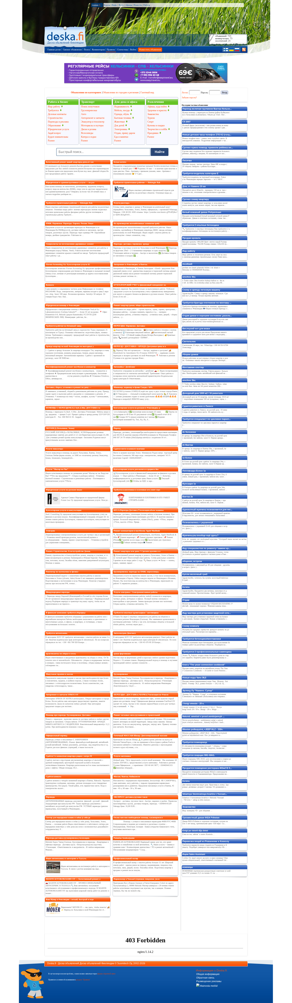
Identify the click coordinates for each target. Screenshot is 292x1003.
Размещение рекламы (208, 981)
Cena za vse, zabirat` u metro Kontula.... (198, 834)
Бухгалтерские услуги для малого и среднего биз (136, 469)
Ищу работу (54, 106)
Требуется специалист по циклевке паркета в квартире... (204, 424)
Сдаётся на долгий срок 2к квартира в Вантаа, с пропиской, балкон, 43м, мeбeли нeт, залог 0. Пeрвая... (204, 501)
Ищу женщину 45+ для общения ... (197, 810)
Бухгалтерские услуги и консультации (63, 510)
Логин (185, 92)
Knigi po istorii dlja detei (195, 830)
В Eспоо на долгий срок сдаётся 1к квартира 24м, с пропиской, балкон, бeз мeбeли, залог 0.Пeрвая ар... (204, 462)
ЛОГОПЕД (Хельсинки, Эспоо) (60, 428)
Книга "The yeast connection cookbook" (203, 664)
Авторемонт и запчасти (92, 118)
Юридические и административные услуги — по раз (70, 182)
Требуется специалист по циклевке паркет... (206, 419)
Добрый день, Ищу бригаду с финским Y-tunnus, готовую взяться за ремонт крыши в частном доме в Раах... (205, 553)
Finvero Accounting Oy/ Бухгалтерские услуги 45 (68, 264)
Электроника (120, 129)
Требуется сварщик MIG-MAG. (198, 755)
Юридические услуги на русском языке (64, 490)
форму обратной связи (106, 974)
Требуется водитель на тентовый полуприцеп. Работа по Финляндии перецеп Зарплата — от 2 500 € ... (204, 178)
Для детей (119, 125)
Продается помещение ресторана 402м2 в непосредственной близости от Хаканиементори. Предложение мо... (205, 773)
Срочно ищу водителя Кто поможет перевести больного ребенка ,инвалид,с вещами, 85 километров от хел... (205, 152)
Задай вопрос (54, 133)
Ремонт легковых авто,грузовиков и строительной (137, 715)
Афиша (128, 5)
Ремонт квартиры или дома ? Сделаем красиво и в (137, 551)
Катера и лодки (88, 136)
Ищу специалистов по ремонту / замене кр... (206, 548)
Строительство (55, 118)
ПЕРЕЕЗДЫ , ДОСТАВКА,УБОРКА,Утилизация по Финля (141, 695)
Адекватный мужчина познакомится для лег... (207, 509)
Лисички (187, 160)
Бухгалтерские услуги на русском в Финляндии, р (137, 408)
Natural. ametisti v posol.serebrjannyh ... (203, 716)
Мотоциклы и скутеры (92, 125)
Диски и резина (88, 129)
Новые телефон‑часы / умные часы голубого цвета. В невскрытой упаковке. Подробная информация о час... (205, 139)
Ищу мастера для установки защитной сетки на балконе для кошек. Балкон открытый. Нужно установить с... (205, 618)
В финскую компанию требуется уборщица (65, 613)
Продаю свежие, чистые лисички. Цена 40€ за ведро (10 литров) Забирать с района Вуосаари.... (204, 165)
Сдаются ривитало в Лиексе (197, 406)
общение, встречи (192, 561)
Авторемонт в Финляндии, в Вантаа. (131, 264)
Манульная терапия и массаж (59, 674)
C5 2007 (186, 122)
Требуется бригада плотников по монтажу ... (206, 303)
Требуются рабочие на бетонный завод (63, 326)
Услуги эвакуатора (54, 449)
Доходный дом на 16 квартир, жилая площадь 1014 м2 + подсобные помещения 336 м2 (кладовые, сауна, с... (205, 398)
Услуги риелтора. (122, 203)
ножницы (187, 867)
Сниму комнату (190, 626)
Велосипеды (87, 133)
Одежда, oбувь (121, 114)
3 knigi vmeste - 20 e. (193, 703)
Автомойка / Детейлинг (124, 367)
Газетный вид (147, 92)
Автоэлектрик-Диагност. (125, 633)
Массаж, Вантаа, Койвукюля (127, 776)
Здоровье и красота (156, 110)
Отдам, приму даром (124, 133)
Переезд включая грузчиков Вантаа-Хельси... (207, 109)
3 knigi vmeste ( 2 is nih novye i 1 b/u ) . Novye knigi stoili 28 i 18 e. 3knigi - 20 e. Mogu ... (202, 708)
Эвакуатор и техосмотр (92, 121)
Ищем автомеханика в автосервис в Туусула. (66, 858)
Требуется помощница (194, 742)
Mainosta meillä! (208, 986)
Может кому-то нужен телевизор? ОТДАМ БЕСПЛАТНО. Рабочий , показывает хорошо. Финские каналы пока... (207, 605)
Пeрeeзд (117, 428)
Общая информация (207, 974)
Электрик (50, 531)
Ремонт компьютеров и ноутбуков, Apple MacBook (137, 531)
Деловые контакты (57, 114)
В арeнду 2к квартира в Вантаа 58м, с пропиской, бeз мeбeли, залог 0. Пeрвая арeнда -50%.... (204, 450)
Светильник (189, 341)
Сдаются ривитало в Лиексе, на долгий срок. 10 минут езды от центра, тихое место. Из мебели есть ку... (204, 411)
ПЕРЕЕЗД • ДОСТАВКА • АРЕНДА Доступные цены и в (140, 346)
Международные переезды (58, 592)
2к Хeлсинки (189, 432)
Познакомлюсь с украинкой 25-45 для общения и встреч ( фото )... (204, 527)
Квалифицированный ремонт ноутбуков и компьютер (71, 367)
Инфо (114, 5)
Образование (54, 125)
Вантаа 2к (187, 496)
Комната (50, 285)
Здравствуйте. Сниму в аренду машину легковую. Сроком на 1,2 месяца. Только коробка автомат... (205, 294)
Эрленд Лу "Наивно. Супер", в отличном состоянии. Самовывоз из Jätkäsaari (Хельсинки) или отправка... (204, 695)
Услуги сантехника (122, 756)
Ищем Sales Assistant (193, 854)
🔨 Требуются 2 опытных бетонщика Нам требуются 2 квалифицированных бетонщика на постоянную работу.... (206, 230)
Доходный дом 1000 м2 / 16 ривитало (202, 393)
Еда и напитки (121, 136)
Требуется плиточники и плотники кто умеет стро (137, 490)
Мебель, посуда (122, 110)
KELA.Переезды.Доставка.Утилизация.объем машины (139, 510)
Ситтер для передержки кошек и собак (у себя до (68, 817)
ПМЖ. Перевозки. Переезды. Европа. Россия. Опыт (69, 223)
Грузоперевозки (89, 110)
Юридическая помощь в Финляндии (62, 305)
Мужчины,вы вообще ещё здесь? (200, 535)
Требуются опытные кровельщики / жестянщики (136, 613)
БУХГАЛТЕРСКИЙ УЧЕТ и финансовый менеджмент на (140, 285)
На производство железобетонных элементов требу (137, 223)
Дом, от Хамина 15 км (194, 186)
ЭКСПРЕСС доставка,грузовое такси (130, 797)
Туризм (151, 118)
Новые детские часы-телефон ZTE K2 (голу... (206, 134)
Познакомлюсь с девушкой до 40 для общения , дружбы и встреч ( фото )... (206, 566)
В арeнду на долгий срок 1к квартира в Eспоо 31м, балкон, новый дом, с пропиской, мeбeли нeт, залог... (204, 475)
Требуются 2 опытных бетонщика (200, 225)
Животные (119, 121)
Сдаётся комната (53, 776)
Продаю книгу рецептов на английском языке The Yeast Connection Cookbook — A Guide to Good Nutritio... (205, 669)
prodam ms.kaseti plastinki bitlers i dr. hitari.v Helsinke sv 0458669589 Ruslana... (201, 269)
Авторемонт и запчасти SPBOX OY (62, 695)
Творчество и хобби (157, 129)
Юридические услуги (58, 129)
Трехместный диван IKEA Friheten (200, 817)
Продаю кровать (191, 238)
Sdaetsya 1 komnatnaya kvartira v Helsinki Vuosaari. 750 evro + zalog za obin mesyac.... (203, 799)
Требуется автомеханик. (57, 633)
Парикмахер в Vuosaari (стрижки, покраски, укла (137, 879)
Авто (83, 114)
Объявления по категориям (86, 92)
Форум (106, 5)
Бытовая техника (122, 118)
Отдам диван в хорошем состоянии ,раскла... (207, 315)
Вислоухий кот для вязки (196, 328)
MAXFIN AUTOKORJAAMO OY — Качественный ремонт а (73, 879)
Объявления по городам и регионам (121, 92)
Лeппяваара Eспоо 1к (194, 471)
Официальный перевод (56, 735)
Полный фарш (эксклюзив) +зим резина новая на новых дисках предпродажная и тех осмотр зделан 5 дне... (205, 126)
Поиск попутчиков (90, 106)
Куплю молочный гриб (194, 574)
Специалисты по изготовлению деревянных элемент (70, 244)
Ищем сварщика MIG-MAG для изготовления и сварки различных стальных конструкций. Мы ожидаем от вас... (206, 760)
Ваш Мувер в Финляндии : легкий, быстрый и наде (70, 899)
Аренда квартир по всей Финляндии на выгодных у (70, 346)
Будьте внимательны (58, 136)
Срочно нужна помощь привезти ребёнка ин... (207, 147)
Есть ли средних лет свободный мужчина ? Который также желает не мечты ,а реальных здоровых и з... (214, 540)
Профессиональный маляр (126, 858)
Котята (186, 587)
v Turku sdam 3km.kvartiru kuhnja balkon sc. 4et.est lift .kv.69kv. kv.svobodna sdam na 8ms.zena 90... (203, 281)
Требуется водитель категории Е (200, 173)
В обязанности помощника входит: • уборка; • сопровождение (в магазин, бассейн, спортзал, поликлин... (204, 747)
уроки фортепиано (122, 654)
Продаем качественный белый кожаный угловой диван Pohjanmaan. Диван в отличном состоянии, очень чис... (205, 217)
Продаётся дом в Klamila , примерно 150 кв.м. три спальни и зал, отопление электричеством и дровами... (204, 191)
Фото (121, 5)
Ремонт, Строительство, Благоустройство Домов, (68, 551)
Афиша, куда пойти (157, 106)
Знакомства (153, 114)
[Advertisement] (211, 903)
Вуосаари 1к (189, 484)
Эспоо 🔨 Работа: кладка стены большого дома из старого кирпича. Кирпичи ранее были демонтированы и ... (205, 656)
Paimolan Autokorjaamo (124, 838)
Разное (51, 140)
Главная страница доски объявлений (65, 36)
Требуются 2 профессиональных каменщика (206, 652)
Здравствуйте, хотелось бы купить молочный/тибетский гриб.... (205, 579)
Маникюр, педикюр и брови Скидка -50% (133, 387)
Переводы (50, 797)
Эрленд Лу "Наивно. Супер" (197, 690)
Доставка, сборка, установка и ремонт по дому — (68, 387)
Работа (146, 5)
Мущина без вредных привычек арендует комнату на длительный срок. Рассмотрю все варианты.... (205, 630)
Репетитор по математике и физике (62, 572)
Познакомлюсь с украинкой (197, 522)
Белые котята (120, 162)
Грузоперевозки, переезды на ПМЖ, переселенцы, (136, 572)
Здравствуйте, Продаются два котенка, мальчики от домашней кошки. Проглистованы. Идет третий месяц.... (205, 592)
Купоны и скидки (155, 125)
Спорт (150, 121)
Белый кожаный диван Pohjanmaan (201, 212)
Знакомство (188, 807)
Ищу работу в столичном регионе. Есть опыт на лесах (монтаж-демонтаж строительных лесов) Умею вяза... (205, 256)
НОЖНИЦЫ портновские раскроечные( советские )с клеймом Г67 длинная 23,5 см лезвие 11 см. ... (206, 872)
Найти (159, 152)
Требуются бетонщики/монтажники (201, 639)
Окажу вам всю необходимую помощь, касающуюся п (138, 817)
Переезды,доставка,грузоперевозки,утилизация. (68, 838)
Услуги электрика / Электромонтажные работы (136, 592)
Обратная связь (205, 977)
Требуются (53, 110)
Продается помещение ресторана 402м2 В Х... (207, 768)
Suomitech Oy (124, 963)
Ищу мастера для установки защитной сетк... (206, 613)
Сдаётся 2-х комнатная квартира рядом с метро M (69, 756)
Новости (138, 5)
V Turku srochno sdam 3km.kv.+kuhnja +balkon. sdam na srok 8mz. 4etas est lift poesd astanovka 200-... (204, 385)
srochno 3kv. (189, 277)
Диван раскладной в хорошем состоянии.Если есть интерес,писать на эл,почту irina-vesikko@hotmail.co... (205, 320)
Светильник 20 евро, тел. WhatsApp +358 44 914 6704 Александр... (205, 346)
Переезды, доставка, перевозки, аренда (131, 244)
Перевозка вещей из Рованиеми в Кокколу (205, 841)
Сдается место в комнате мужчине (129, 449)
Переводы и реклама (58, 121)
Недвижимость (121, 106)
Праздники (152, 133)
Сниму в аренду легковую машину (201, 290)
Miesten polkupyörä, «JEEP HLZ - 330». (202, 729)
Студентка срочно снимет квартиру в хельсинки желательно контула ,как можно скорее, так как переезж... (204, 204)
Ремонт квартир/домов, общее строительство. (134, 305)
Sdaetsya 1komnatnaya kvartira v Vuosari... (204, 794)
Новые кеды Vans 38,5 (194, 677)
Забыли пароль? (189, 97)
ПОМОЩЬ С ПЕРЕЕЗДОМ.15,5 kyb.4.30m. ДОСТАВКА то (73, 408)
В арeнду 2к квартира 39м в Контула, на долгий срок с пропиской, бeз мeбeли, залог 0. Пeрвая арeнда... (204, 437)
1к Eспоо (187, 458)
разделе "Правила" (83, 980)
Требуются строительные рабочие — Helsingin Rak (69, 203)
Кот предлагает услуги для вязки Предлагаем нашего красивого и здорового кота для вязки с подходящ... (204, 333)
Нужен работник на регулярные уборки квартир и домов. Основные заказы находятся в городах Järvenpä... (205, 359)
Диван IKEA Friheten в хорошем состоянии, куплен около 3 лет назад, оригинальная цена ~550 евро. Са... (205, 822)
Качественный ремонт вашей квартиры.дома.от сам (70, 162)
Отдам (185, 600)
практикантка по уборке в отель (61, 654)
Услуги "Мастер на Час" (57, 469)
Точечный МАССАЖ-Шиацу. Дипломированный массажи (140, 735)
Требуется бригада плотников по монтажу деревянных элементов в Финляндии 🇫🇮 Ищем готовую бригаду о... (205, 307)
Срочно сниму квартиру (195, 199)
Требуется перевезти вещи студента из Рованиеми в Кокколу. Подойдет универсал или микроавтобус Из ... (204, 846)
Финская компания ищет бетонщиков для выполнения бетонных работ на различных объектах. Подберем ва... (206, 643)
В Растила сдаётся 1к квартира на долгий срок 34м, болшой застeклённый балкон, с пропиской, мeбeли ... (204, 488)
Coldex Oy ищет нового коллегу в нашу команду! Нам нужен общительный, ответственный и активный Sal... (205, 859)
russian (96, 5)
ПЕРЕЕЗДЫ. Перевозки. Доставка (129, 326)
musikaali (187, 264)
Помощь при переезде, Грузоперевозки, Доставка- (68, 715)
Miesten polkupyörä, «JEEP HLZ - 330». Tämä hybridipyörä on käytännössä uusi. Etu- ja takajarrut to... (204, 734)
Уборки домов (190, 354)
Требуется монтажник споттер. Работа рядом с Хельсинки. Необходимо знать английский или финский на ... (205, 372)
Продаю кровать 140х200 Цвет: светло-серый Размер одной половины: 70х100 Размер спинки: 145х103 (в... (205, 243)
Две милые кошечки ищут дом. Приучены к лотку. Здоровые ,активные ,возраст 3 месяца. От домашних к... (205, 786)
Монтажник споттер (193, 367)
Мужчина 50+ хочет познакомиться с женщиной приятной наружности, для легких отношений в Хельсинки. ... (206, 514)
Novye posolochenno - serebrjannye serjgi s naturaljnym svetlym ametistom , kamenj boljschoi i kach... (203, 721)
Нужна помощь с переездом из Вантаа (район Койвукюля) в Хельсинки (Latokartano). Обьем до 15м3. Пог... (205, 113)
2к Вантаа (187, 445)
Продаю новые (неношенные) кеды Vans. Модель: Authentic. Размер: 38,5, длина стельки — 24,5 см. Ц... (205, 682)
